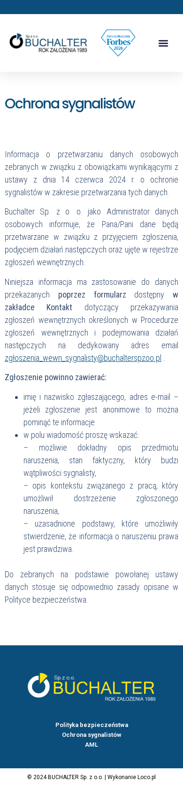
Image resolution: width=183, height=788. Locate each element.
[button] (163, 43)
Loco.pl (146, 777)
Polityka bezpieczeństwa (91, 724)
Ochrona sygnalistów (92, 734)
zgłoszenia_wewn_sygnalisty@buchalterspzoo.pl (83, 358)
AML (91, 744)
